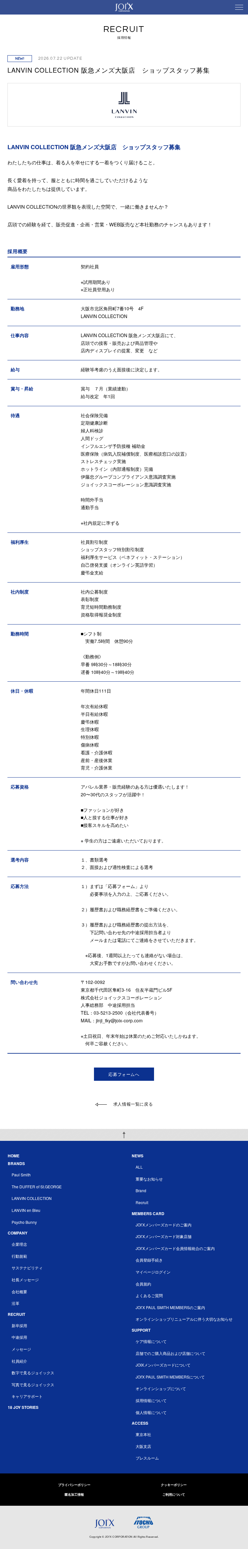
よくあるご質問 (149, 1295)
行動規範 (19, 1256)
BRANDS (16, 1163)
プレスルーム (147, 1458)
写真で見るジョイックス (33, 1384)
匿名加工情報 (74, 1494)
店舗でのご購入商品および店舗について (170, 1353)
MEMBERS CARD (148, 1213)
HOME (13, 1156)
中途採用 (19, 1337)
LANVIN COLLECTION (32, 1198)
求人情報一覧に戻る (133, 1104)
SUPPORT (141, 1330)
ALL (139, 1167)
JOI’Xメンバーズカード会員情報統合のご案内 (175, 1248)
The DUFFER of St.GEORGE (37, 1186)
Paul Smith (21, 1174)
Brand (141, 1190)
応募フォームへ (124, 1074)
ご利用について (173, 1494)
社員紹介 (19, 1361)
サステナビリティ (27, 1267)
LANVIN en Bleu (26, 1210)
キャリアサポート (27, 1396)
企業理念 (19, 1244)
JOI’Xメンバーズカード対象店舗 (163, 1236)
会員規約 (143, 1283)
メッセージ (21, 1349)
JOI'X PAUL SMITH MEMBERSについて (170, 1376)
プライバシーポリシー (74, 1484)
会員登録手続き (149, 1260)
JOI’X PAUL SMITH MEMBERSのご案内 (170, 1307)
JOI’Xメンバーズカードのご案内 (163, 1224)
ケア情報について (151, 1341)
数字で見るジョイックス (33, 1372)
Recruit (142, 1202)
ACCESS (140, 1423)
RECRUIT (16, 1314)
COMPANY (17, 1233)
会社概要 (19, 1291)
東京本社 (143, 1434)
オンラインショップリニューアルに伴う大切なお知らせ (184, 1319)
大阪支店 (143, 1446)
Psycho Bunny (24, 1222)
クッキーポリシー (174, 1484)
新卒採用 (19, 1325)
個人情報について (151, 1412)
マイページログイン (153, 1272)
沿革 (15, 1303)
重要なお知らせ (149, 1179)
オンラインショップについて (161, 1388)
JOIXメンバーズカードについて (163, 1365)
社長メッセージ (25, 1279)
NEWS (137, 1156)
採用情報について (151, 1400)
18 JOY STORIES (23, 1407)
